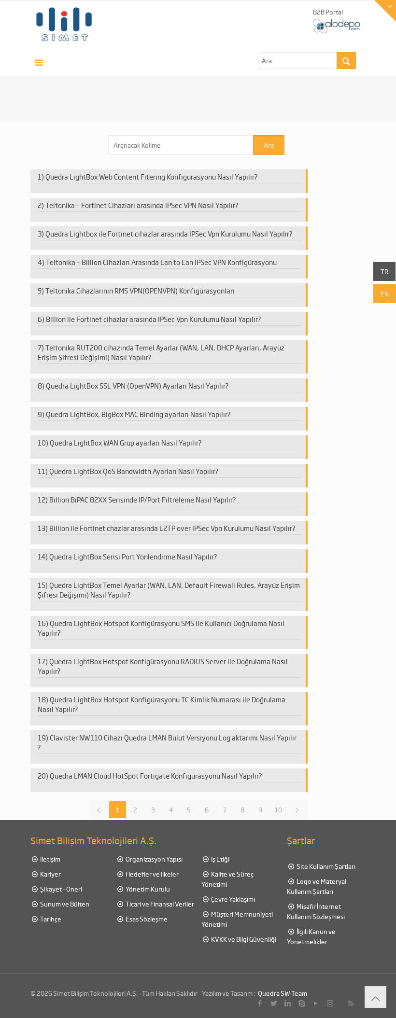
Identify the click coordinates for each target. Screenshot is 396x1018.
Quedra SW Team (282, 993)
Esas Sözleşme (146, 918)
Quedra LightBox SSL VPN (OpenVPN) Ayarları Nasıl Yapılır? (137, 385)
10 (278, 809)
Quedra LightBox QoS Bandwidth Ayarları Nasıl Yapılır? (134, 471)
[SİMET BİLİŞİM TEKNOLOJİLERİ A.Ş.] (64, 24)
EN (385, 293)
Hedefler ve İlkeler (152, 874)
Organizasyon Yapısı (154, 859)
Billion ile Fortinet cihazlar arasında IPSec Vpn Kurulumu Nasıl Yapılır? (153, 319)
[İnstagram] (330, 1003)
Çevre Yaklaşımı (232, 899)
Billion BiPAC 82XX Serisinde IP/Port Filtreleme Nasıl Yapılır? (142, 499)
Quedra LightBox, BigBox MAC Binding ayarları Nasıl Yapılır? (138, 414)
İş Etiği (219, 859)
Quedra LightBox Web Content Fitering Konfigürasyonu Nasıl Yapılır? (151, 176)
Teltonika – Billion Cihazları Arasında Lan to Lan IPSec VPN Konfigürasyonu (161, 262)
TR (384, 271)
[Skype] (302, 1003)
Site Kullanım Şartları (325, 866)
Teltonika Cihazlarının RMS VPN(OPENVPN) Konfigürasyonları (140, 290)
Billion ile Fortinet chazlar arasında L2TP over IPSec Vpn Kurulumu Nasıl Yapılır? (172, 528)
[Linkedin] (288, 1003)
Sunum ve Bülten (64, 903)
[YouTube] (316, 1003)
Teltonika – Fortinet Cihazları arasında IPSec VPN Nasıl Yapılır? (142, 205)
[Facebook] (260, 1003)
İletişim (49, 859)
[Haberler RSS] (351, 1003)
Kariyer (50, 874)
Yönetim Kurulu (147, 888)
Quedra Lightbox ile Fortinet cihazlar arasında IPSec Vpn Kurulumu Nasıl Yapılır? (169, 233)
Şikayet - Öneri (60, 888)
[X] (274, 1003)
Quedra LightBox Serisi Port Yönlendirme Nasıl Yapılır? (133, 556)
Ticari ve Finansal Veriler (159, 903)
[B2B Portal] (337, 25)
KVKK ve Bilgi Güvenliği (243, 939)
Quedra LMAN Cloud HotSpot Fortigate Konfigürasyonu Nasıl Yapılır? (156, 776)
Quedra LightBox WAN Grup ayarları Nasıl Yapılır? (126, 442)
